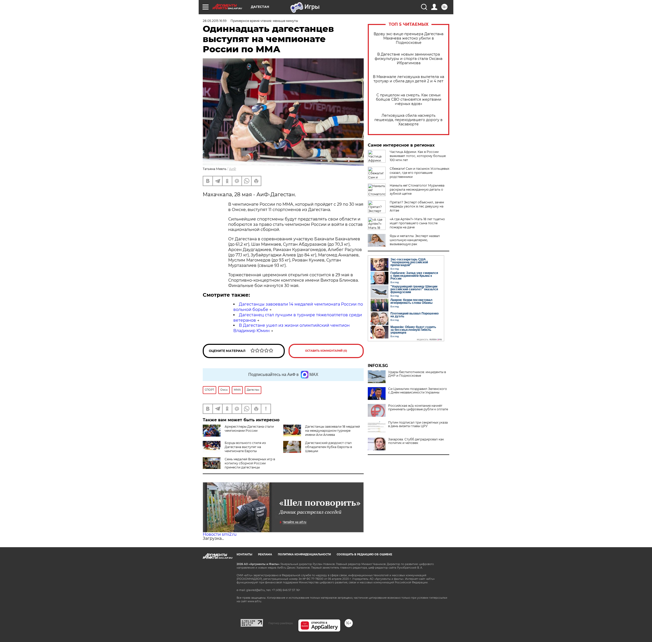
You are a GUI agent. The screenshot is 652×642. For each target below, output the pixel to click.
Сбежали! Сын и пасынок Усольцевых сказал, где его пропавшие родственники (419, 173)
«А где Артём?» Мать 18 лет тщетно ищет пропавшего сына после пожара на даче (417, 223)
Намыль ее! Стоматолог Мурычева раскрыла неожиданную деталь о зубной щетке (417, 189)
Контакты (244, 554)
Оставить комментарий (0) (326, 350)
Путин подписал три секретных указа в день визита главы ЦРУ (418, 424)
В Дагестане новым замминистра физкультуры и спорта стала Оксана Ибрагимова (408, 58)
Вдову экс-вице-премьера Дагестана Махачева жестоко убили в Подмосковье (408, 38)
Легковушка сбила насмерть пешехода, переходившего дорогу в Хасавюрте (408, 119)
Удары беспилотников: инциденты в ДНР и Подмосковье (417, 373)
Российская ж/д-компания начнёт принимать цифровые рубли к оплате (418, 407)
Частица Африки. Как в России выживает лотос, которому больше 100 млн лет (418, 156)
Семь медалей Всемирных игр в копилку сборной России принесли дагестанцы (250, 463)
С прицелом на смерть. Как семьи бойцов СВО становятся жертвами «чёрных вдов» (408, 99)
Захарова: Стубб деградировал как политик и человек (416, 441)
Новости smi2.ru (220, 534)
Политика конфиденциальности (304, 554)
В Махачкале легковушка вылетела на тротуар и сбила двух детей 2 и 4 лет (408, 79)
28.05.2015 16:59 (214, 21)
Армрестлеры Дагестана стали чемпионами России (249, 429)
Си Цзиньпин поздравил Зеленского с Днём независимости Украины (417, 390)
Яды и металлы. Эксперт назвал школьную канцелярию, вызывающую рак (415, 240)
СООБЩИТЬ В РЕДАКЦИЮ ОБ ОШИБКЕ (364, 554)
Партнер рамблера (280, 623)
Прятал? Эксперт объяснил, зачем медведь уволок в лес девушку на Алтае (417, 206)
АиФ (232, 169)
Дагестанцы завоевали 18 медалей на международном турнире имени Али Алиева (332, 431)
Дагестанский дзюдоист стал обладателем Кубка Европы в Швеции (328, 447)
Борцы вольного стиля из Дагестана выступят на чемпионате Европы (245, 447)
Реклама (265, 554)
